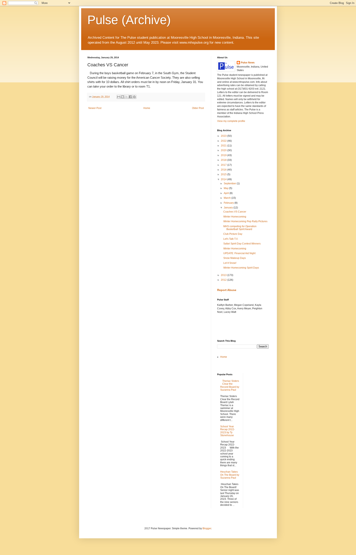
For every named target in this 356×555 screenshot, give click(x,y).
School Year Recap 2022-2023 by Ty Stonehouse (227, 431)
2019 (224, 155)
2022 (224, 140)
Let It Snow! (229, 263)
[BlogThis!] (123, 97)
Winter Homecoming (234, 216)
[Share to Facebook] (130, 97)
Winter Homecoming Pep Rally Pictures (245, 221)
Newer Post (94, 108)
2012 (224, 279)
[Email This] (119, 97)
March (227, 197)
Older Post (198, 108)
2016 (224, 169)
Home (146, 108)
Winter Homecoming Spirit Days (241, 267)
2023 (224, 135)
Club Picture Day (232, 234)
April (227, 193)
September (230, 183)
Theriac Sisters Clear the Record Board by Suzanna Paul (229, 385)
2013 (224, 275)
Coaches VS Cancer (234, 211)
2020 (224, 150)
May (226, 188)
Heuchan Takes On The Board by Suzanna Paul (229, 474)
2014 (224, 179)
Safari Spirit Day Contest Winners (242, 243)
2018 (224, 160)
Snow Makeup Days (234, 258)
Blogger (207, 528)
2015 (224, 174)
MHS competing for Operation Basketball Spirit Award (239, 228)
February (229, 202)
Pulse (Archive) (129, 20)
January (228, 207)
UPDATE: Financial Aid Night (239, 253)
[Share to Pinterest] (134, 97)
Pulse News (248, 62)
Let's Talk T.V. (230, 238)
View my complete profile (231, 121)
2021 (224, 145)
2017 (224, 165)
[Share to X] (126, 97)
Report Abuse (226, 290)
